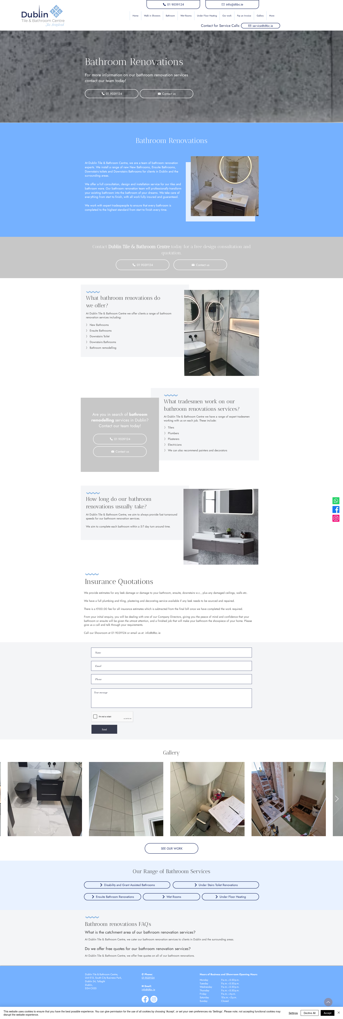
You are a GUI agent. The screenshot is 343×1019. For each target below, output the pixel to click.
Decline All (309, 1013)
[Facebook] (335, 509)
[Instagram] (335, 518)
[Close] (339, 1013)
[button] (170, 15)
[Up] (328, 1002)
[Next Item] (337, 799)
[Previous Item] (6, 799)
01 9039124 (148, 977)
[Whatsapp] (335, 500)
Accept (327, 1013)
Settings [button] (293, 1013)
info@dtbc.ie (152, 633)
